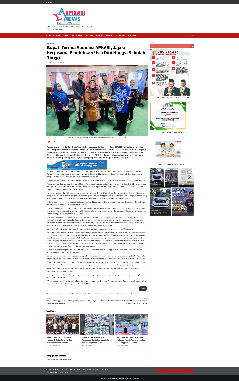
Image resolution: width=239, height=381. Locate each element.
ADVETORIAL (89, 36)
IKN (73, 36)
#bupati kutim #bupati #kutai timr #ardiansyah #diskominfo (67, 294)
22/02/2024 (58, 62)
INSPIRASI (65, 36)
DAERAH (79, 36)
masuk (56, 359)
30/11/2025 (90, 345)
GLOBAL (109, 36)
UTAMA (48, 36)
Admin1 (51, 62)
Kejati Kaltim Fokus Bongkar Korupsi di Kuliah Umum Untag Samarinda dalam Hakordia (59, 340)
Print (143, 289)
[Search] (192, 35)
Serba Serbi (64, 332)
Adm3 (49, 345)
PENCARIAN (132, 36)
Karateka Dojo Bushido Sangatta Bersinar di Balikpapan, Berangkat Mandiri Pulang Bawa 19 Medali (124, 300)
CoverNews (126, 378)
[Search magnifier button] (192, 46)
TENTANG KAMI (119, 36)
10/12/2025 (55, 345)
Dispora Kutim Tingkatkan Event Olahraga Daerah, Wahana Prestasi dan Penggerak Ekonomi (130, 340)
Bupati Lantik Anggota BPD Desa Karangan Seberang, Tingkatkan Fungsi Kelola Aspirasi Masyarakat (71, 300)
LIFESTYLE (100, 36)
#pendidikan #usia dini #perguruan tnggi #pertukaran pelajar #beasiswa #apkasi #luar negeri (111, 294)
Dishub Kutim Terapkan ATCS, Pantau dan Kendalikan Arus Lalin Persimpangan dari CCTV (95, 340)
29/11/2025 (124, 345)
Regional (57, 332)
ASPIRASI (56, 36)
